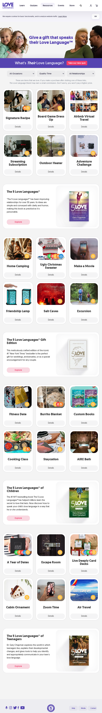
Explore (18, 222)
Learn (22, 5)
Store (72, 5)
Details (18, 127)
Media (83, 708)
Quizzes (33, 5)
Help (73, 708)
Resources (48, 5)
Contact (93, 708)
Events (61, 5)
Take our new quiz (77, 63)
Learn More (62, 16)
